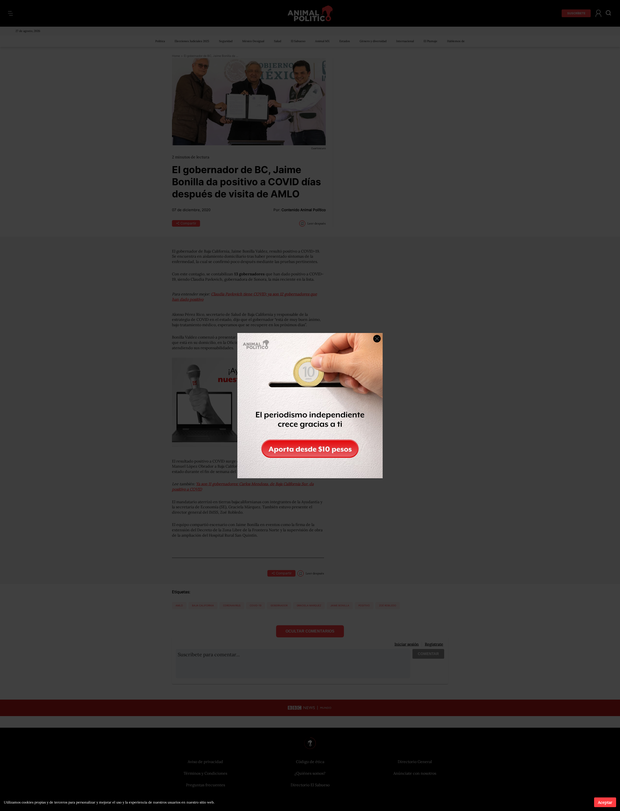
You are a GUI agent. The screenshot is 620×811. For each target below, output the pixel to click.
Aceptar (605, 802)
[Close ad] (377, 338)
